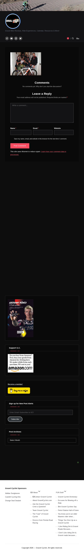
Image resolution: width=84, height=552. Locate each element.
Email (36, 128)
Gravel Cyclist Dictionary (67, 497)
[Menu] (77, 38)
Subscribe (15, 419)
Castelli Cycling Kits (13, 497)
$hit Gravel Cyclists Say (67, 507)
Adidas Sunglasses (12, 493)
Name (13, 128)
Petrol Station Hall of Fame (68, 510)
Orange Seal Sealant (13, 501)
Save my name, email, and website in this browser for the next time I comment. (40, 139)
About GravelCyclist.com (42, 500)
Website (57, 128)
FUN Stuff (60, 492)
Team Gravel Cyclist (40, 510)
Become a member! (15, 384)
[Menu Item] (7, 38)
